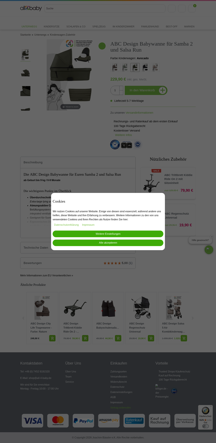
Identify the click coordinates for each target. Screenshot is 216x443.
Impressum (88, 224)
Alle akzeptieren (108, 242)
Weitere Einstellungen (108, 233)
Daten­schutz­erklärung (66, 224)
